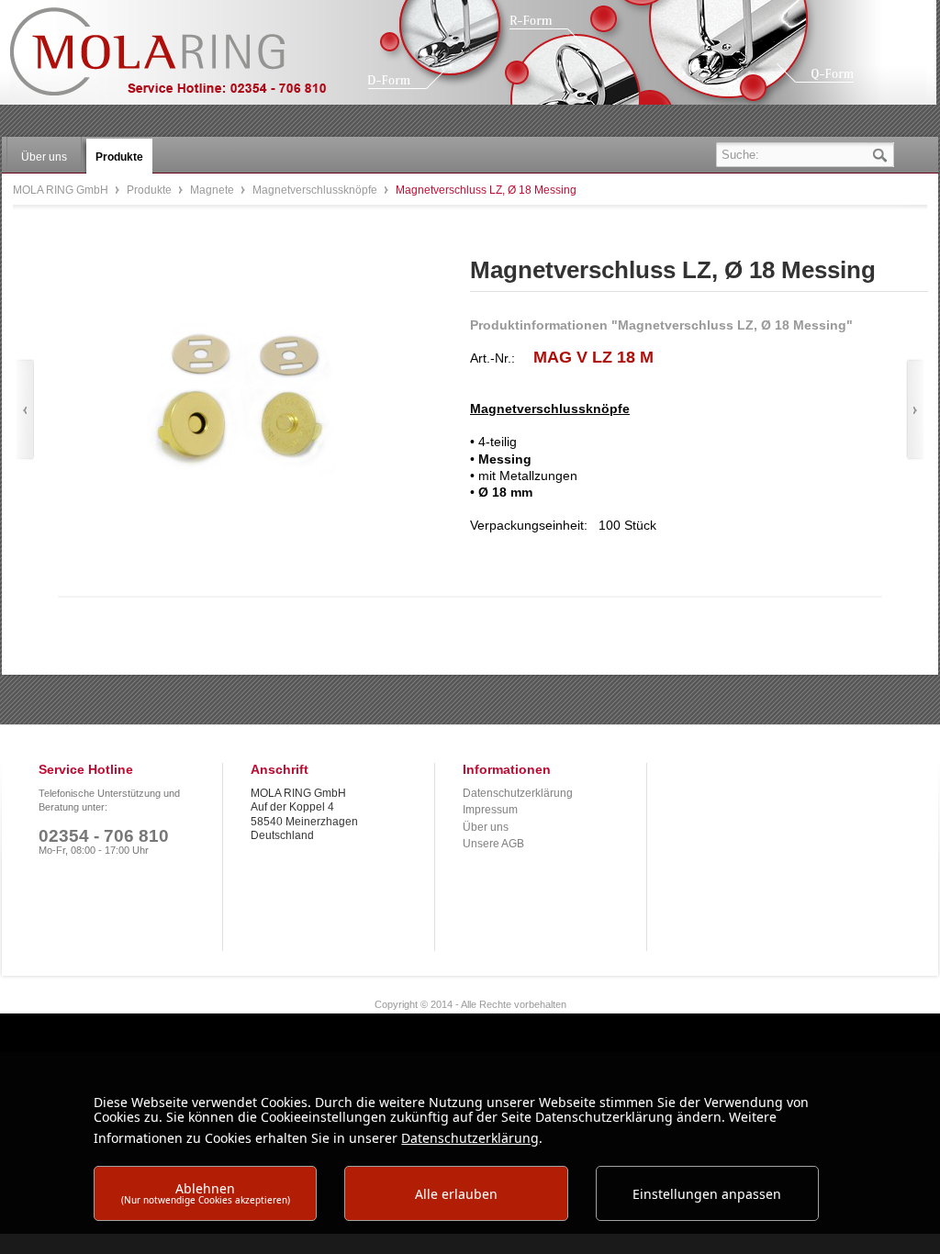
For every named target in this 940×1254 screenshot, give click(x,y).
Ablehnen (205, 1193)
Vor (914, 410)
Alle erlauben (456, 1194)
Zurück (25, 410)
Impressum (490, 809)
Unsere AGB (493, 843)
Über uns (486, 827)
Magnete (213, 190)
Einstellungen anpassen (706, 1194)
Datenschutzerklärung (518, 793)
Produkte (150, 190)
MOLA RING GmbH (181, 60)
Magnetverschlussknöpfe (316, 190)
